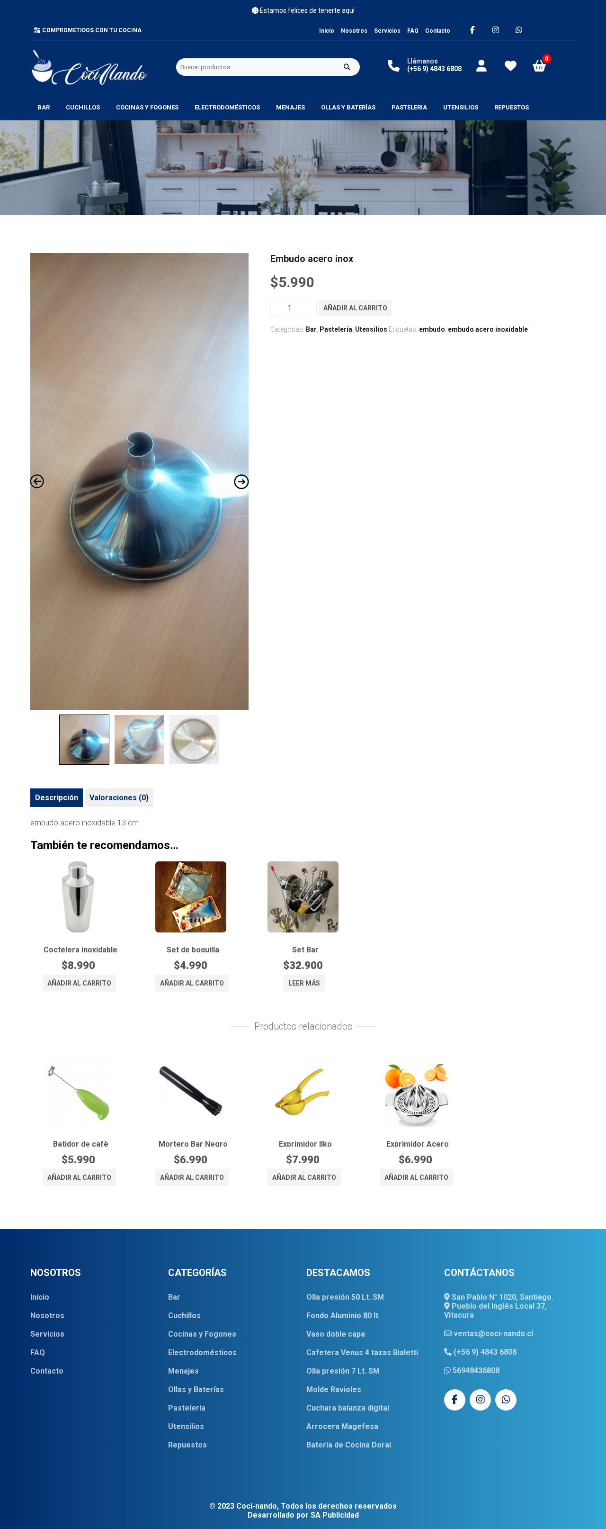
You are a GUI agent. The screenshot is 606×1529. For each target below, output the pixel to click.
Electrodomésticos (227, 107)
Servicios (387, 30)
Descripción (56, 797)
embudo (432, 329)
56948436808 (475, 1370)
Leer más (304, 983)
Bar (43, 107)
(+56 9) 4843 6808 (484, 1352)
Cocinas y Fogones (147, 107)
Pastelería (336, 329)
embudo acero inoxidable (488, 329)
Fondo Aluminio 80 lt (342, 1315)
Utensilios (460, 107)
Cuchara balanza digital (347, 1407)
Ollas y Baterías (348, 107)
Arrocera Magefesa (342, 1426)
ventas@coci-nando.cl (492, 1333)
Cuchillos (83, 107)
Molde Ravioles (333, 1389)
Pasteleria (409, 107)
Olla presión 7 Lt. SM (343, 1370)
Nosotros (354, 30)
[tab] (56, 797)
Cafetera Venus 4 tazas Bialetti (362, 1352)
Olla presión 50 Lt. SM (345, 1297)
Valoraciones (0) (119, 797)
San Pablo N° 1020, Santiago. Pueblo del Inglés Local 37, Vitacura (498, 1306)
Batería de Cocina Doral (348, 1444)
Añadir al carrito (355, 308)
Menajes (290, 107)
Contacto (437, 30)
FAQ (413, 30)
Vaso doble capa (335, 1334)
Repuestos (511, 107)
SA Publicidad (335, 1515)
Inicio (326, 30)
